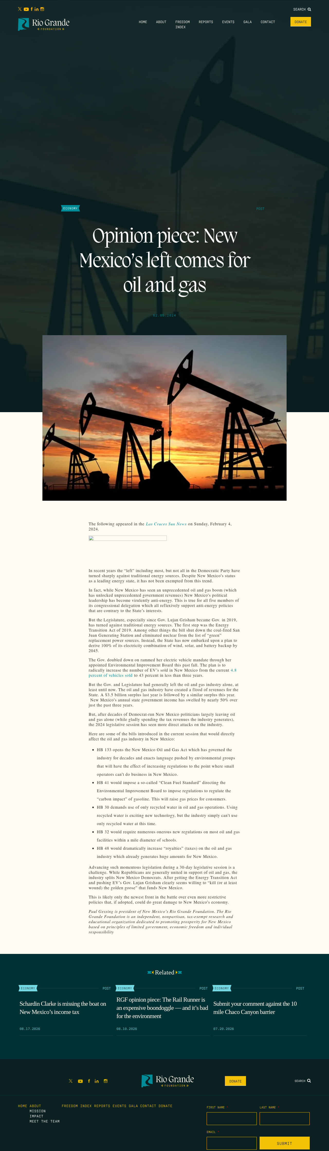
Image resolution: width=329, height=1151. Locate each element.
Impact (36, 1116)
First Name (217, 1107)
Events (228, 21)
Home (143, 21)
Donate (301, 21)
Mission (38, 1110)
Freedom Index (77, 1105)
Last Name (269, 1107)
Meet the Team (45, 1121)
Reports (206, 21)
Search (300, 9)
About (161, 21)
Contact (268, 21)
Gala (247, 21)
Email (213, 1132)
